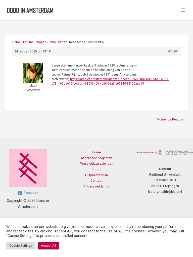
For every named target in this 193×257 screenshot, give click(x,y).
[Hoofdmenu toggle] (183, 10)
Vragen (41, 42)
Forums (28, 42)
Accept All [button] (48, 245)
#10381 (173, 51)
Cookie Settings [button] (20, 245)
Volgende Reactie (172, 119)
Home (16, 42)
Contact (96, 180)
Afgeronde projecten (96, 158)
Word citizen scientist (96, 163)
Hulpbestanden (96, 175)
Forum (96, 169)
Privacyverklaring (96, 186)
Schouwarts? (58, 42)
